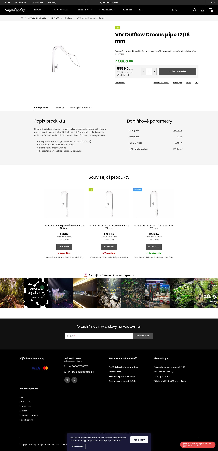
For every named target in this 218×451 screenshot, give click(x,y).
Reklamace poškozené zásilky (122, 376)
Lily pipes (177, 130)
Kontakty (52, 2)
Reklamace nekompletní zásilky (123, 381)
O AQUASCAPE (37, 2)
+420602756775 (78, 366)
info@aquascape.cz (81, 372)
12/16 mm (177, 149)
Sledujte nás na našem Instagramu (111, 275)
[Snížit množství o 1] (144, 71)
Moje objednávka (27, 420)
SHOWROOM (20, 2)
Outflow (178, 142)
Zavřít (129, 82)
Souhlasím (139, 439)
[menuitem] (39, 10)
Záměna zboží (115, 372)
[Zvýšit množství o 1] (154, 71)
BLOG (7, 2)
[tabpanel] (64, 225)
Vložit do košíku (177, 71)
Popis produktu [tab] (42, 107)
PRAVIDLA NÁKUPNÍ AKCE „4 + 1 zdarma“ (170, 381)
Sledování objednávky (163, 372)
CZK (210, 2)
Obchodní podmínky (29, 415)
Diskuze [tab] (60, 107)
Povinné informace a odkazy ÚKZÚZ (169, 367)
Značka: (120, 82)
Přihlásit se (143, 336)
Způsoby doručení (162, 376)
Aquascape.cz (67, 380)
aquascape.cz (74, 380)
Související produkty (80, 107)
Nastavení (77, 446)
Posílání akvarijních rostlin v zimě (123, 367)
